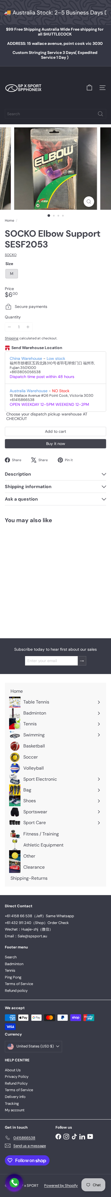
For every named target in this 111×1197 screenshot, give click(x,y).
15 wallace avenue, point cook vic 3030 (55, 43)
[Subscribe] (82, 660)
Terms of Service (19, 983)
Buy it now (55, 443)
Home (9, 220)
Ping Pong (13, 977)
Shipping (11, 338)
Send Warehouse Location (36, 347)
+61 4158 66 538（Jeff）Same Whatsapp (39, 916)
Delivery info (15, 1096)
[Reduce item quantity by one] (9, 327)
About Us (13, 1070)
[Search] (100, 114)
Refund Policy (16, 1083)
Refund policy (16, 990)
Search (11, 957)
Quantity (13, 317)
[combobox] (55, 114)
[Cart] (89, 87)
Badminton (14, 963)
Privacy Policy (16, 1076)
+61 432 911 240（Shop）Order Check (37, 922)
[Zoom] (88, 201)
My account (14, 1110)
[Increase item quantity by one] (28, 327)
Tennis (10, 970)
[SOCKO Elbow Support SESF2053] (40, 577)
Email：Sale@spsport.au (26, 936)
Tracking (12, 1103)
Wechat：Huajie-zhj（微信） (29, 929)
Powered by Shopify (61, 1185)
